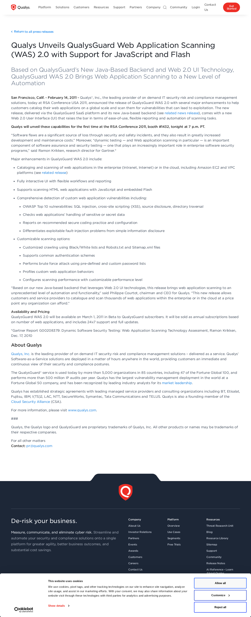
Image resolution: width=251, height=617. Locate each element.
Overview (173, 525)
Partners (133, 538)
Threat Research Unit (219, 525)
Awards (133, 550)
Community (213, 557)
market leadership (177, 383)
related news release (181, 113)
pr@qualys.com (39, 446)
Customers (135, 557)
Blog (209, 532)
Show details (56, 605)
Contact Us (135, 569)
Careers (133, 563)
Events (132, 544)
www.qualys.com (82, 410)
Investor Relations (140, 532)
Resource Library (217, 538)
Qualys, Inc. (20, 354)
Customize (218, 595)
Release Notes (215, 563)
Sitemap (211, 544)
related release (54, 173)
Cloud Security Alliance (30, 402)
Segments (173, 538)
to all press (33, 31)
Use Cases (173, 532)
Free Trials (174, 544)
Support (211, 550)
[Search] (165, 7)
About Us (134, 525)
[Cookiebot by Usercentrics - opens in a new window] (24, 610)
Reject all (220, 607)
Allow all (220, 583)
